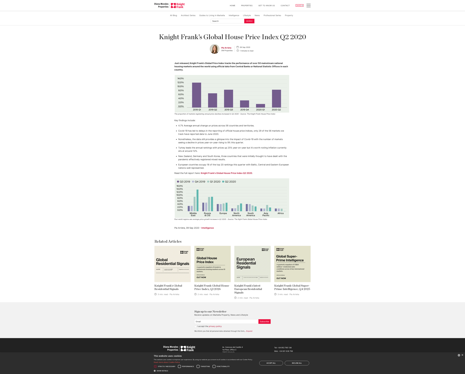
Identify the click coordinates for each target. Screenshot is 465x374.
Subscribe (264, 321)
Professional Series (272, 15)
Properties (247, 5)
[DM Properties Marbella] (169, 5)
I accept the (209, 326)
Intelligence (234, 15)
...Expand (248, 331)
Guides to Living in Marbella (212, 15)
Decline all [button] (297, 363)
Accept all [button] (271, 363)
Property (289, 15)
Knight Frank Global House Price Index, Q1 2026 (211, 287)
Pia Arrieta (226, 48)
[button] (204, 370)
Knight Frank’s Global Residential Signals (168, 287)
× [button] (462, 355)
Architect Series (188, 15)
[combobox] (459, 355)
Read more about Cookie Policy (167, 362)
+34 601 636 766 (286, 351)
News (257, 15)
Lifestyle (247, 15)
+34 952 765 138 (285, 348)
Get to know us (266, 5)
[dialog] (232, 363)
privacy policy (215, 326)
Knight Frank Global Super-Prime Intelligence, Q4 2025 (292, 287)
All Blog (173, 15)
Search (249, 21)
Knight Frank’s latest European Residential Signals (248, 289)
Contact (285, 5)
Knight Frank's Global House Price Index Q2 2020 (226, 173)
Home (232, 5)
